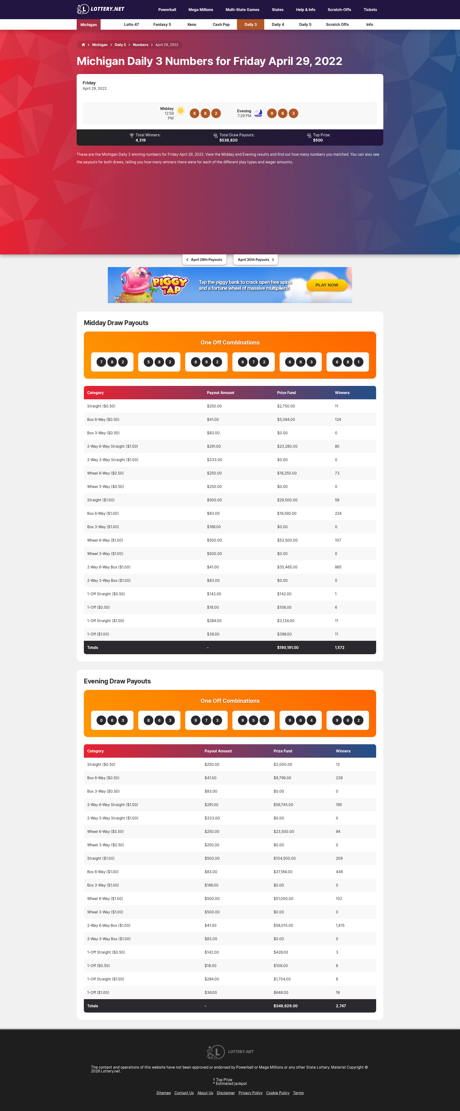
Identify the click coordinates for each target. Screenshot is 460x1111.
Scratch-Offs (339, 9)
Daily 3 (251, 24)
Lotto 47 (131, 24)
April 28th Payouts (206, 259)
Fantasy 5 (162, 24)
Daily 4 (278, 24)
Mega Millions (201, 9)
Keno (192, 24)
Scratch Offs (337, 24)
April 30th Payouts (253, 259)
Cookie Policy (277, 1092)
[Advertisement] (230, 204)
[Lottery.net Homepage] (83, 44)
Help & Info (305, 9)
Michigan (88, 24)
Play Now (327, 285)
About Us (205, 1092)
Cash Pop (221, 24)
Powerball (167, 9)
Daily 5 (305, 24)
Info (369, 24)
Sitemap (163, 1092)
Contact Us (184, 1092)
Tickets (370, 9)
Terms (298, 1092)
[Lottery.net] (101, 12)
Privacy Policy (251, 1092)
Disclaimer (226, 1092)
